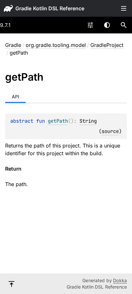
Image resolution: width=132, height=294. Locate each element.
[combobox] (90, 25)
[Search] (123, 25)
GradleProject (106, 45)
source (110, 131)
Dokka (120, 280)
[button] (123, 25)
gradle (23, 8)
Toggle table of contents (123, 8)
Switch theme (107, 25)
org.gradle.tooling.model (56, 45)
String (88, 121)
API (15, 96)
